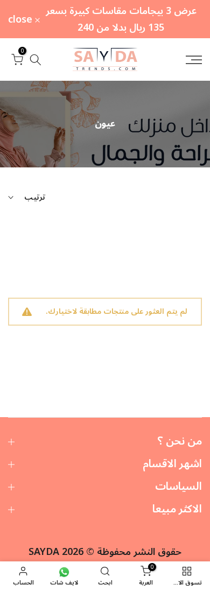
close (21, 19)
